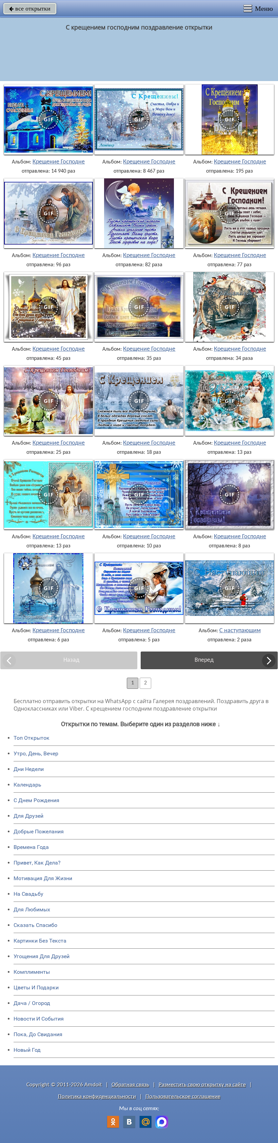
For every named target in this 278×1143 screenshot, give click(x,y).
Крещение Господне (59, 162)
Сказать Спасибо (35, 925)
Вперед (204, 660)
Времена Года (31, 847)
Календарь (27, 784)
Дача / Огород (32, 1003)
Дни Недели (29, 769)
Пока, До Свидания (38, 1034)
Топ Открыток (31, 738)
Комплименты (32, 972)
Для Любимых (32, 909)
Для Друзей (28, 816)
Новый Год (27, 1050)
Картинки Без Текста (40, 940)
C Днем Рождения (36, 800)
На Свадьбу (28, 894)
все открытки (30, 8)
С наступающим (240, 631)
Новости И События (39, 1018)
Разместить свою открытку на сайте (202, 1085)
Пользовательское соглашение (182, 1097)
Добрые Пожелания (39, 831)
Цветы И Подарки (36, 987)
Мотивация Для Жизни (43, 878)
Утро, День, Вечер (36, 753)
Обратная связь (130, 1085)
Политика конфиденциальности (97, 1097)
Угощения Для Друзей (42, 956)
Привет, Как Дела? (37, 862)
